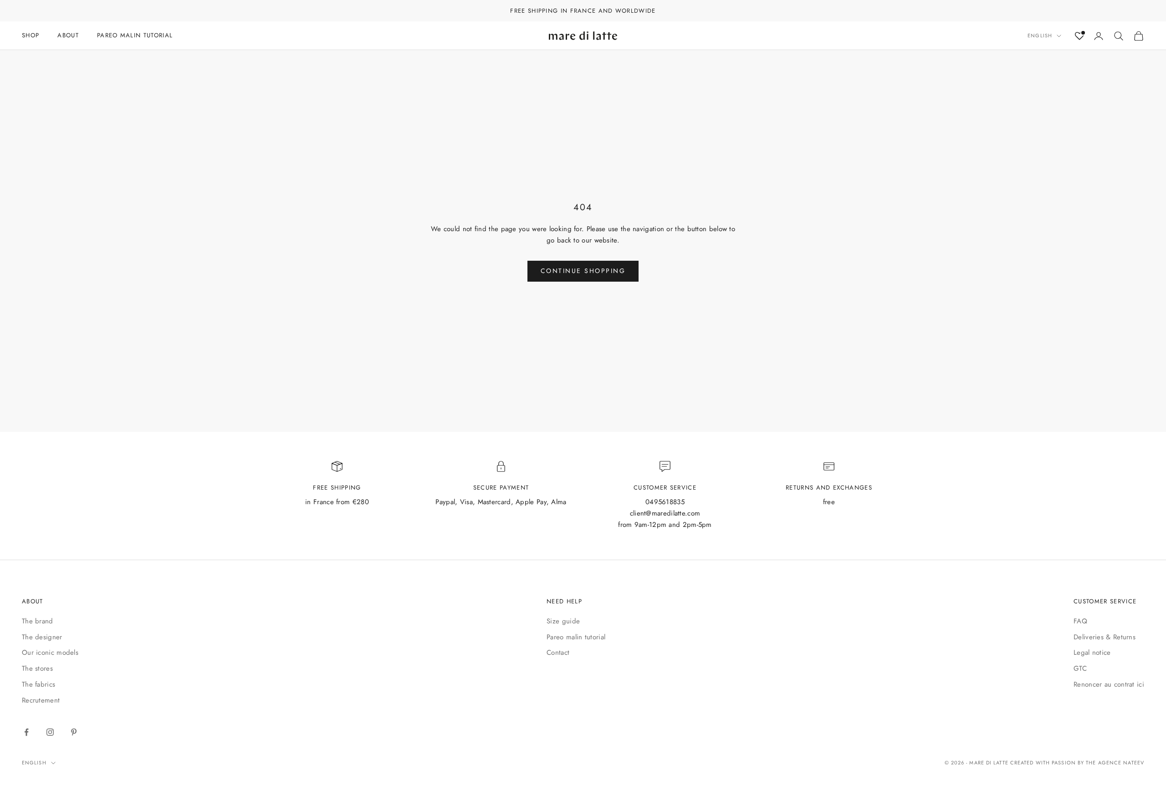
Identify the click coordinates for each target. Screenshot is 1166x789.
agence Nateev (1121, 762)
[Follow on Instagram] (50, 732)
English (1040, 36)
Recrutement (41, 700)
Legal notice (1092, 652)
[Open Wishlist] (1079, 35)
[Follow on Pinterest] (73, 732)
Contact (558, 652)
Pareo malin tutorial (576, 637)
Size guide (563, 621)
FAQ (1080, 621)
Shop (30, 35)
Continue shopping (583, 270)
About (68, 35)
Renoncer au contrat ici (1109, 684)
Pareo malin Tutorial (135, 35)
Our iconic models (50, 652)
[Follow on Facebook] (26, 732)
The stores (37, 668)
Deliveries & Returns (1104, 637)
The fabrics (38, 684)
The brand (37, 621)
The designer (42, 637)
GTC (1080, 668)
